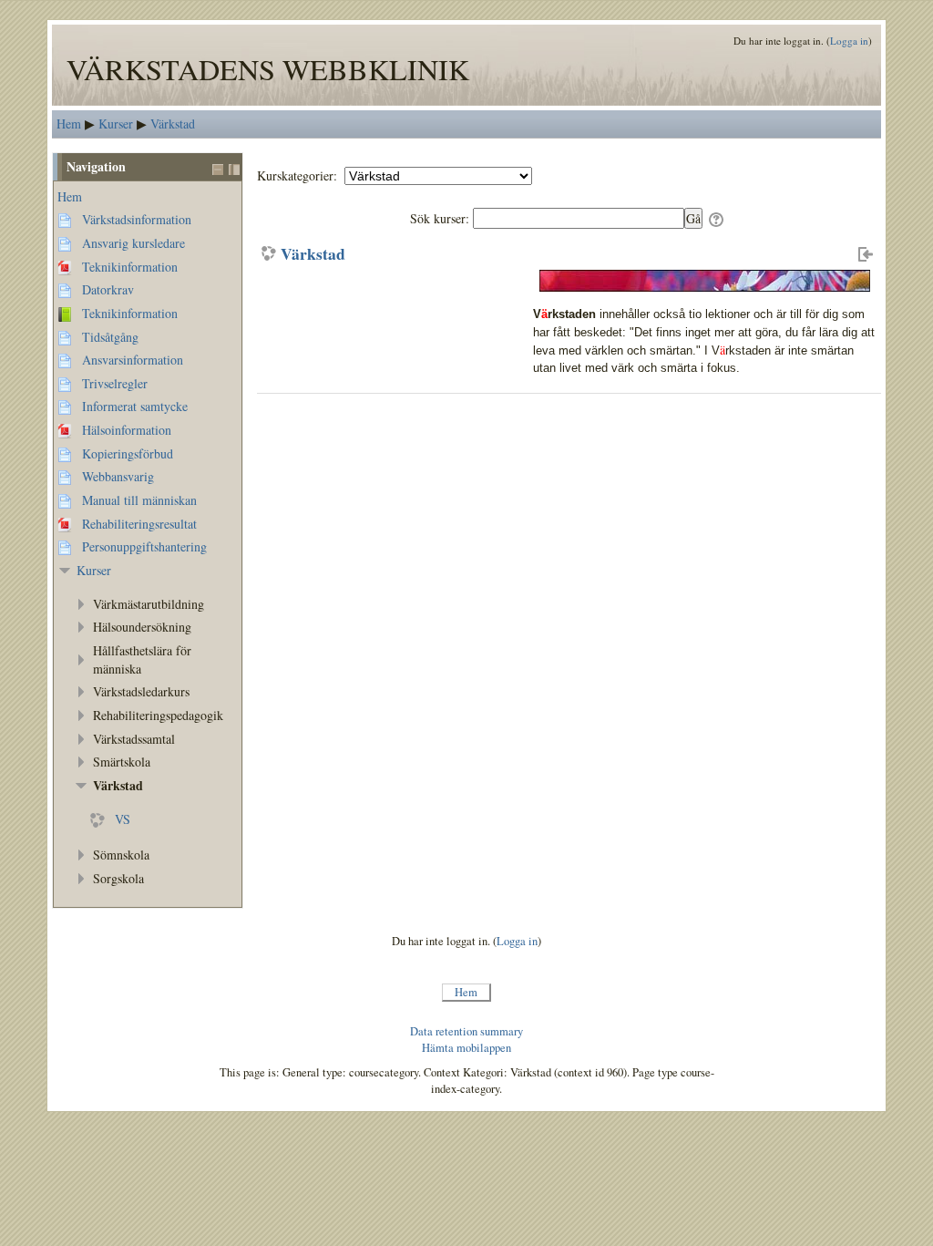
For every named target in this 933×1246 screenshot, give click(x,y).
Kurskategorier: (299, 175)
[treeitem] (147, 197)
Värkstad (313, 254)
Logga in (849, 40)
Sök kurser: (441, 218)
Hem (69, 196)
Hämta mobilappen (466, 1047)
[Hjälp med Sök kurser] (717, 218)
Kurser (94, 570)
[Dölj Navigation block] (217, 169)
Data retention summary (466, 1031)
